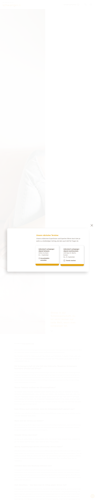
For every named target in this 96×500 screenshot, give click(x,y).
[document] (48, 250)
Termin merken (71, 260)
